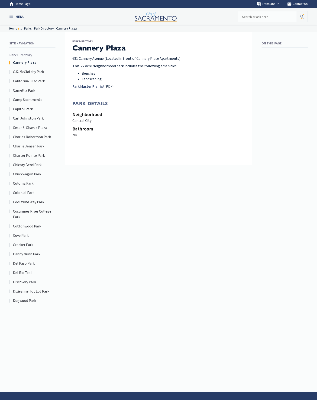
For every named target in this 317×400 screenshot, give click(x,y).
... (21, 28)
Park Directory (44, 28)
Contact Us (297, 4)
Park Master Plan (86, 86)
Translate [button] (268, 4)
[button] (17, 16)
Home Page (23, 4)
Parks (28, 28)
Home (13, 28)
